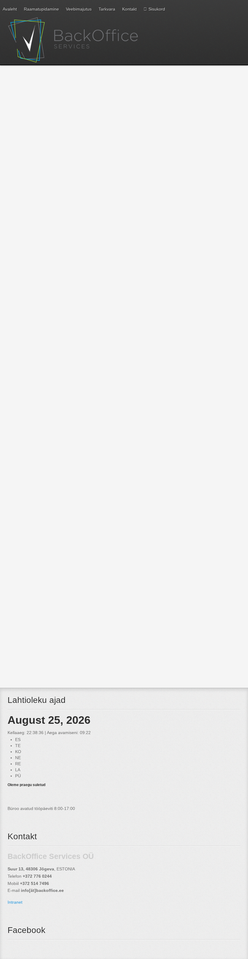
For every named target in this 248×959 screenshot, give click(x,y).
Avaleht (10, 9)
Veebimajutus (79, 9)
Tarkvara (107, 9)
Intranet (15, 902)
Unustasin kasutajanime (35, 667)
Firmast (21, 288)
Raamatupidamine (41, 9)
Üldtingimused (31, 425)
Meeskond (25, 181)
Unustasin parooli (29, 661)
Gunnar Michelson (26, 207)
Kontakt (129, 9)
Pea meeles (19, 639)
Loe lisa (16, 168)
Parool (14, 615)
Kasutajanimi (20, 591)
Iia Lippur (18, 246)
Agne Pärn (19, 224)
